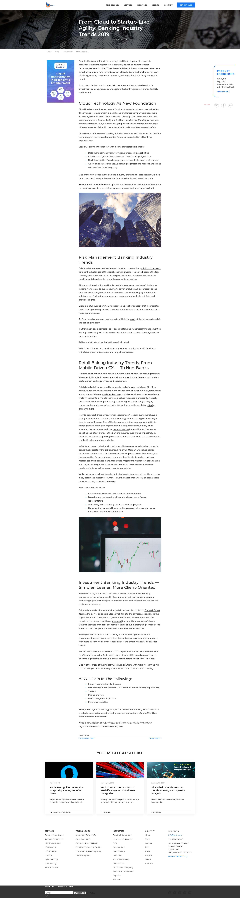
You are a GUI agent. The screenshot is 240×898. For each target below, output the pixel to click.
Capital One (115, 184)
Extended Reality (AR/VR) (87, 843)
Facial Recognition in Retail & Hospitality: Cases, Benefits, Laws (66, 790)
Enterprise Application (54, 835)
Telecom (116, 880)
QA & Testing (50, 863)
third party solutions (130, 659)
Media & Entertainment (123, 871)
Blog (57, 52)
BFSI (115, 843)
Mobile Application (53, 843)
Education (117, 855)
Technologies (112, 5)
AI (51, 812)
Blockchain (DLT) (83, 839)
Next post (155, 738)
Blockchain (157, 812)
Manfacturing (119, 851)
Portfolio (149, 863)
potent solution (121, 429)
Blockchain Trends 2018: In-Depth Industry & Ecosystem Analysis (168, 790)
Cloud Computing (83, 855)
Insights (148, 855)
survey (112, 481)
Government (118, 847)
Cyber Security (51, 859)
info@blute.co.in (175, 835)
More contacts (176, 857)
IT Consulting (50, 847)
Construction (118, 863)
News (147, 851)
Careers (148, 843)
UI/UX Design (51, 851)
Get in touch (186, 5)
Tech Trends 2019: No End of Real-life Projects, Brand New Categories (118, 790)
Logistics (117, 876)
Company (168, 5)
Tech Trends (67, 52)
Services (128, 5)
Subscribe (80, 893)
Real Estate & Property (123, 867)
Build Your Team (52, 867)
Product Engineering (54, 839)
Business (57, 812)
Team (147, 839)
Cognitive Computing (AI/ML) (89, 847)
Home (49, 52)
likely (85, 464)
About (147, 835)
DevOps (48, 855)
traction (93, 124)
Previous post (87, 738)
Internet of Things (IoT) (86, 835)
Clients (155, 5)
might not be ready (151, 268)
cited (150, 405)
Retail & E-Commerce (122, 835)
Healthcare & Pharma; (122, 839)
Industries (142, 5)
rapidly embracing (111, 394)
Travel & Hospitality (121, 859)
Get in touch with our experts (108, 726)
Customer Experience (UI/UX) (88, 851)
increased (117, 621)
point (132, 319)
